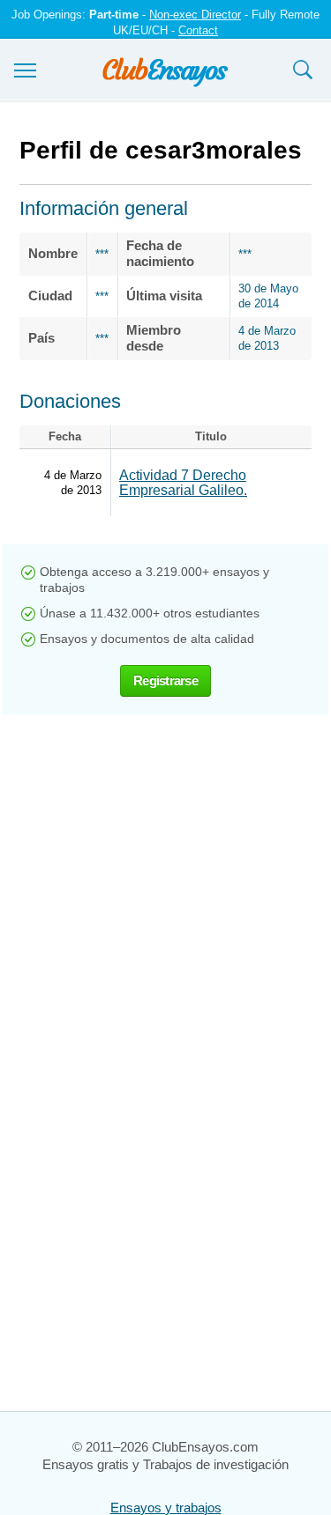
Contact (198, 30)
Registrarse (165, 680)
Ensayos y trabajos (166, 1507)
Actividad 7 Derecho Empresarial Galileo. (183, 483)
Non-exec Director (195, 14)
